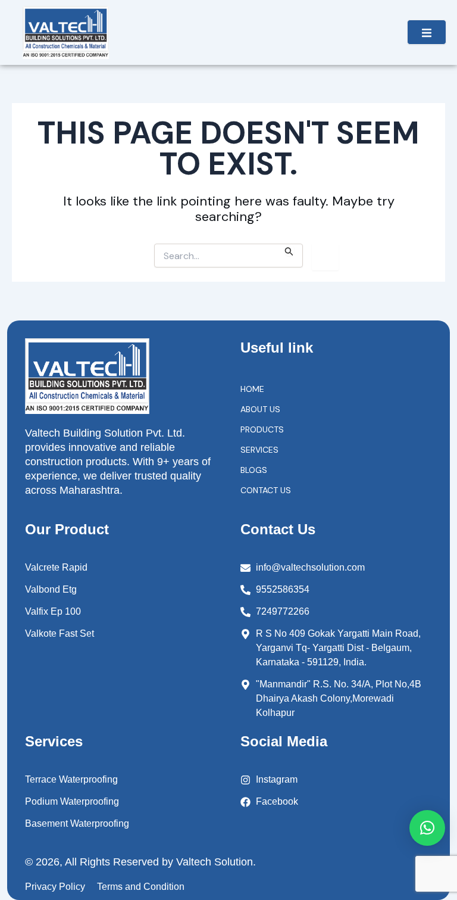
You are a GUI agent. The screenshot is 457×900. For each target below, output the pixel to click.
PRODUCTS (262, 429)
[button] (427, 828)
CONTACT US (265, 490)
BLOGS (253, 470)
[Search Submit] (289, 250)
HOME (252, 389)
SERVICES (259, 449)
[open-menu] (426, 32)
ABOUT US (260, 409)
